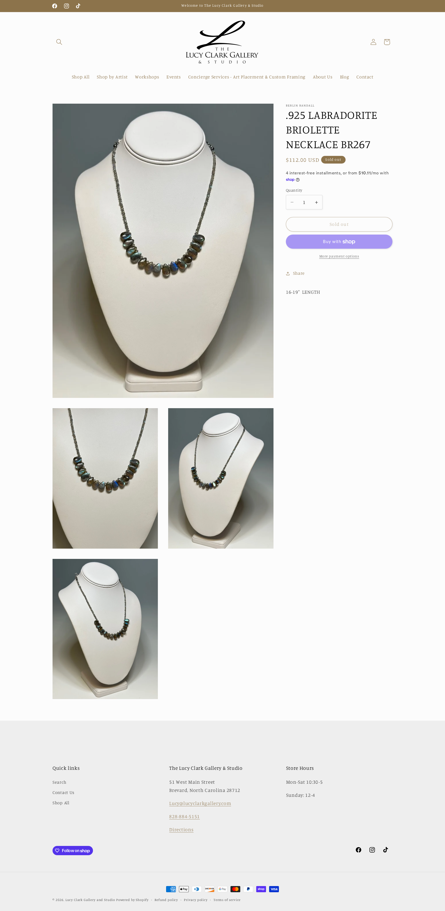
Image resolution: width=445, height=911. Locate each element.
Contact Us (63, 792)
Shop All (61, 802)
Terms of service (227, 900)
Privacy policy (196, 900)
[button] (59, 42)
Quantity (294, 190)
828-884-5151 (184, 816)
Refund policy (166, 900)
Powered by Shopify (132, 900)
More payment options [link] (339, 256)
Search (59, 782)
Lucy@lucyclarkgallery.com (200, 803)
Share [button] (299, 273)
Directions (181, 829)
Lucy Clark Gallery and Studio (90, 900)
